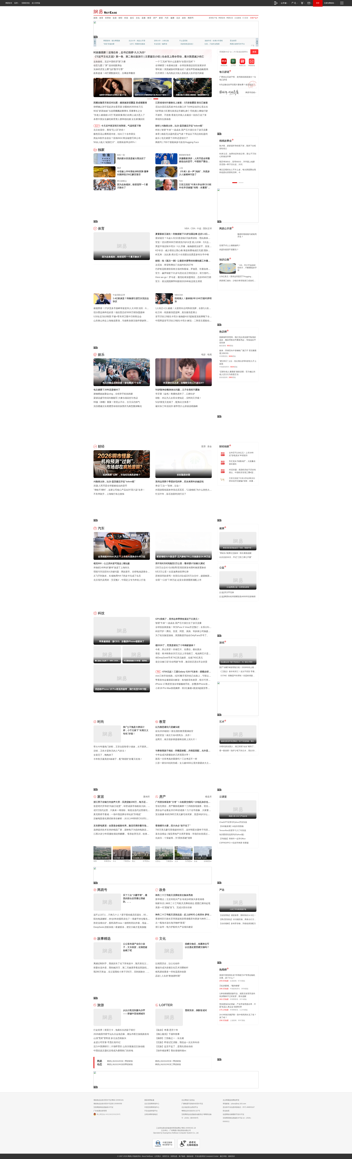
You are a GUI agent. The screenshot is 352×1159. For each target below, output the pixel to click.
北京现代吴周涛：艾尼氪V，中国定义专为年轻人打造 (120, 580)
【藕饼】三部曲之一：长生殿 (169, 1038)
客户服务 (182, 1156)
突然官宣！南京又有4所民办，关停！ (173, 735)
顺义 (133, 861)
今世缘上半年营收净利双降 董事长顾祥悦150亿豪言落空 (132, 173)
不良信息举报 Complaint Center (206, 1156)
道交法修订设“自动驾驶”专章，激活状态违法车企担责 (181, 662)
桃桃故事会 (225, 140)
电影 (203, 354)
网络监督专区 (249, 11)
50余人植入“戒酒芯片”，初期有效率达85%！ (115, 142)
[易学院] (229, 92)
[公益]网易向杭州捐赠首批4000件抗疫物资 (237, 596)
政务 (184, 18)
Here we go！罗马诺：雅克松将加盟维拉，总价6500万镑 (183, 277)
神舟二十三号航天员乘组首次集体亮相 (174, 895)
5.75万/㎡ (189, 861)
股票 (203, 446)
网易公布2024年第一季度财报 (168, 1061)
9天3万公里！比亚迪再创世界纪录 (172, 572)
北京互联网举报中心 (151, 1104)
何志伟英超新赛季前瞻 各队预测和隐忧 (180, 134)
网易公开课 (225, 228)
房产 (155, 18)
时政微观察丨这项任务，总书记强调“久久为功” (119, 52)
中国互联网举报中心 (151, 1107)
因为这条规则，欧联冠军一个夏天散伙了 (132, 186)
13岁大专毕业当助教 (161, 44)
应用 (16, 3)
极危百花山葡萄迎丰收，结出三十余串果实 (114, 134)
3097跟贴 (241, 1020)
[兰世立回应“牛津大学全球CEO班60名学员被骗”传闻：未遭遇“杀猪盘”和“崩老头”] (166, 184)
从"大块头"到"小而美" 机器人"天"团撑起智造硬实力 (118, 73)
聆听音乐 (157, 41)
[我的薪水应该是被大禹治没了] (105, 158)
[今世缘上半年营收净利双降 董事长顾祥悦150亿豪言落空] (105, 171)
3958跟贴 (244, 989)
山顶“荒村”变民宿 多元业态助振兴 (110, 1038)
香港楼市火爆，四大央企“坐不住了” (173, 825)
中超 (199, 228)
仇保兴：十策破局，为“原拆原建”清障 (173, 838)
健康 (172, 18)
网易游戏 (221, 18)
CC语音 (245, 18)
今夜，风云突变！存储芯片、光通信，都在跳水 (178, 649)
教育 (149, 18)
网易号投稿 (250, 92)
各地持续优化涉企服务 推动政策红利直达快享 (116, 65)
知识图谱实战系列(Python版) (231, 834)
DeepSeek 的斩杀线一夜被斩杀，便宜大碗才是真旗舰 (120, 927)
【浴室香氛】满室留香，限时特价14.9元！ (237, 915)
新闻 (95, 18)
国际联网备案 (149, 1100)
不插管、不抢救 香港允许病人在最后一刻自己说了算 (181, 115)
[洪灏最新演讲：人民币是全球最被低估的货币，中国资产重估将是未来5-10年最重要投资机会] (166, 158)
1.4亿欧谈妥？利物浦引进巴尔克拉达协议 (131, 300)
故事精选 (104, 938)
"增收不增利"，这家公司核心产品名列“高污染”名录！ (119, 490)
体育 (101, 18)
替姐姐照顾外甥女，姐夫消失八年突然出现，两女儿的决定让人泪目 (236, 171)
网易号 (191, 18)
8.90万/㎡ (107, 861)
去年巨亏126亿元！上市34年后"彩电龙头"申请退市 (241, 454)
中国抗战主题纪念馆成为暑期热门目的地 (113, 1050)
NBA (187, 228)
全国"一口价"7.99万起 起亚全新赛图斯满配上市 (178, 580)
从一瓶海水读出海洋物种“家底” (170, 923)
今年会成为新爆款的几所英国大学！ (173, 755)
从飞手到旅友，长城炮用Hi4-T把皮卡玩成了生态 (117, 576)
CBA (193, 228)
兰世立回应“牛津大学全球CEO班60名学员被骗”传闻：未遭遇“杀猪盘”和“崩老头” (195, 186)
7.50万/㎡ (127, 861)
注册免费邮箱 (329, 3)
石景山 (157, 861)
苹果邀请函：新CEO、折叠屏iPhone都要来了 (183, 130)
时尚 (100, 721)
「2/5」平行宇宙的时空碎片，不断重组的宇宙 (247, 267)
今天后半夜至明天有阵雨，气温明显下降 (121, 126)
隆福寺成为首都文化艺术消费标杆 (171, 967)
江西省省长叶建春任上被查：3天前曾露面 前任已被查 (181, 102)
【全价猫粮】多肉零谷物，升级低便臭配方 (237, 923)
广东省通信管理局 (100, 1111)
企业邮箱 (237, 18)
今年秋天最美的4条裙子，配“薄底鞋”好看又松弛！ (118, 759)
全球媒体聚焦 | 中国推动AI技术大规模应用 (175, 65)
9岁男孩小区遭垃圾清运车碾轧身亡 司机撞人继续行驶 (181, 111)
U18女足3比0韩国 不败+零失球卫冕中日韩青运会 (117, 316)
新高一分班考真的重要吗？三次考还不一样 (176, 759)
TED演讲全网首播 (110, 44)
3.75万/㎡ (146, 861)
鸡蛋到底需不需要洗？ (229, 249)
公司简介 (157, 1156)
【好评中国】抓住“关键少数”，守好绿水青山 (177, 61)
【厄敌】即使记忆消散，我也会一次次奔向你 (177, 1042)
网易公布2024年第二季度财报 (120, 1061)
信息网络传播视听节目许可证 (233, 1114)
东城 (195, 861)
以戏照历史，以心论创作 (167, 963)
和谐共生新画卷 (163, 119)
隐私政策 (190, 1156)
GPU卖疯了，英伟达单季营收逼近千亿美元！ (177, 619)
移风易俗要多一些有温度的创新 (170, 972)
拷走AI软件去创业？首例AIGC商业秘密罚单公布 (117, 138)
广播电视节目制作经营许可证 (192, 1104)
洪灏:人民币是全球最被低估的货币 (110, 486)
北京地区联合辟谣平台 (190, 1107)
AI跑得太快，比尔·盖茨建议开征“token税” (114, 481)
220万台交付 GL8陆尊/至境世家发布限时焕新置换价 (180, 567)
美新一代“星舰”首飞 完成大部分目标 (173, 907)
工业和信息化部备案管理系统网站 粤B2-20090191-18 (176, 1128)
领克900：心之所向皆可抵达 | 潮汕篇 (112, 563)
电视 (209, 354)
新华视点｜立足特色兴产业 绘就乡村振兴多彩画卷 (179, 899)
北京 (178, 18)
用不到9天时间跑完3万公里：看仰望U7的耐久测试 (180, 563)
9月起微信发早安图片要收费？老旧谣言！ (237, 85)
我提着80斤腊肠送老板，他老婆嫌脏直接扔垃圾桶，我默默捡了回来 (237, 155)
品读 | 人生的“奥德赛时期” (167, 976)
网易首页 (9, 3)
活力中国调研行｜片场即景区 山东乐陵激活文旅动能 (119, 1046)
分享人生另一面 (235, 41)
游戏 (221, 642)
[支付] (302, 3)
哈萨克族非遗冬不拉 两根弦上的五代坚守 (175, 73)
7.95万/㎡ (169, 861)
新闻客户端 (213, 18)
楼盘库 (208, 796)
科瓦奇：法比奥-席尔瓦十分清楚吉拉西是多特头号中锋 (182, 254)
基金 (209, 446)
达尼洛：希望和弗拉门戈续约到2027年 (174, 265)
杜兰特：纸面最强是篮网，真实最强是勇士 (176, 312)
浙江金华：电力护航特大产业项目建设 (174, 927)
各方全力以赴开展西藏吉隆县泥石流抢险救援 (116, 61)
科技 (126, 18)
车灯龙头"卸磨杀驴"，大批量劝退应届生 (242, 462)
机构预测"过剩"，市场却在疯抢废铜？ (180, 126)
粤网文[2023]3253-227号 (191, 1111)
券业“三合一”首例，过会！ (168, 486)
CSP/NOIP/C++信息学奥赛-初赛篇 (234, 843)
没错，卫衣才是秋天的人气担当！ (110, 751)
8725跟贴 (241, 981)
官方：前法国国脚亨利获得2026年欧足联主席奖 (178, 281)
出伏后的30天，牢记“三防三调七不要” (235, 557)
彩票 (115, 18)
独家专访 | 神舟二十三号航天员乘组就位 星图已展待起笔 (182, 903)
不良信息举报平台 (151, 1111)
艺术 (221, 721)
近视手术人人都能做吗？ (229, 245)
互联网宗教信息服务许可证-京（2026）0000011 (237, 1119)
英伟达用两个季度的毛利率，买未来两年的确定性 (179, 481)
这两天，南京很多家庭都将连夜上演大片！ (176, 739)
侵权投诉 (231, 1156)
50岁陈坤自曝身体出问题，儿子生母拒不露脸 (177, 390)
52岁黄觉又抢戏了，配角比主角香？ (173, 402)
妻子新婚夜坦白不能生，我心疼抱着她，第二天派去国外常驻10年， (237, 147)
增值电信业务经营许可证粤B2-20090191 (109, 1100)
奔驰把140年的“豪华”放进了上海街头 (111, 567)
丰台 (114, 861)
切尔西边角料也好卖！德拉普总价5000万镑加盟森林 (119, 312)
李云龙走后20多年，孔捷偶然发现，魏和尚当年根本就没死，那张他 (237, 163)
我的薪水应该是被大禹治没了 (131, 158)
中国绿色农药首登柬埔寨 (167, 69)
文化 (138, 18)
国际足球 (207, 228)
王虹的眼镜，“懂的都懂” (229, 986)
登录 (317, 3)
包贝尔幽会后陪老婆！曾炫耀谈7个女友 (180, 138)
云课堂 (223, 796)
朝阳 (95, 861)
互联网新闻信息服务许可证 (103, 1107)
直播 (143, 18)
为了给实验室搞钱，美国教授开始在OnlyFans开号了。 (182, 635)
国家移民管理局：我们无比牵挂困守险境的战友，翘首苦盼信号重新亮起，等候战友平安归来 (237, 340)
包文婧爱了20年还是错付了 (107, 390)
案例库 (146, 796)
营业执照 (226, 1111)
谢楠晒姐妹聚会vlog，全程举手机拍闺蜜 (113, 394)
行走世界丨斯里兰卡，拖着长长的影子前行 (114, 1030)
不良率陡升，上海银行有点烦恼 (109, 494)
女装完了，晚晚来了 (103, 755)
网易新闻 (105, 11)
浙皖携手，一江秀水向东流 (107, 69)
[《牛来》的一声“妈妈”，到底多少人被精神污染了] (166, 171)
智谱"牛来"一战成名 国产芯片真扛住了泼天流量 (178, 623)
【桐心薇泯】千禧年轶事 (167, 1034)
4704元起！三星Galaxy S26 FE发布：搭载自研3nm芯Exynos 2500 (185, 672)
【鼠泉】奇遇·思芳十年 (166, 1030)
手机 (158, 672)
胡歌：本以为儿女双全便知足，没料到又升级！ (178, 398)
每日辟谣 (224, 72)
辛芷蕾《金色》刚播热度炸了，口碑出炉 (175, 394)
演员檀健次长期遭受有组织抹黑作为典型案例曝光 (118, 406)
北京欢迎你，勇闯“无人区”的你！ (110, 130)
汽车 (167, 18)
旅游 (100, 1005)
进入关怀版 (36, 3)
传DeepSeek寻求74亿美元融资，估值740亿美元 (179, 657)
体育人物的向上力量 (212, 44)
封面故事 (132, 44)
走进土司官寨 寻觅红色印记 (107, 1042)
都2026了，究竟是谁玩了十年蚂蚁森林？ (175, 645)
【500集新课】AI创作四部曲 (231, 826)
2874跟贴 (243, 999)
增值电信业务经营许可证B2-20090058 (108, 1104)
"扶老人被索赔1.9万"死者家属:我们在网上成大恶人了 (119, 115)
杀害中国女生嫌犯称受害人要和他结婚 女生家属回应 (119, 119)
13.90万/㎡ (208, 861)
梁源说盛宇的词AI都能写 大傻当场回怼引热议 (116, 398)
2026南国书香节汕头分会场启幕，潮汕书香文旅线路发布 (121, 1034)
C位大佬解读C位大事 (187, 41)
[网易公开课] (284, 3)
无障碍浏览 (25, 3)
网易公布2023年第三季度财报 (168, 1064)
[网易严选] (294, 3)
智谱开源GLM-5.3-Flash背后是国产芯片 (183, 142)
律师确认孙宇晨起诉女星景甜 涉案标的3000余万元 (118, 107)
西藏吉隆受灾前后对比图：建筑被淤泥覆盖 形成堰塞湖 (120, 102)
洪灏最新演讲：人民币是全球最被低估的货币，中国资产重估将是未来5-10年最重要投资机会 (194, 160)
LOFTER (166, 1005)
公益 (221, 567)
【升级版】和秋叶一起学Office (232, 838)
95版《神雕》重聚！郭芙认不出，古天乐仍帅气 (117, 402)
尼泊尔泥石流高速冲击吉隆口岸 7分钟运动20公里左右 (181, 107)
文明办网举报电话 (151, 1114)
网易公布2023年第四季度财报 (120, 1064)
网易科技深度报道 (186, 44)
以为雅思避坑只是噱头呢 (167, 727)
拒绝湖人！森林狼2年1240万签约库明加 (193, 300)
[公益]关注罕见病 (226, 592)
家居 (161, 18)
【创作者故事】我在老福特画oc (170, 1050)
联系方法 (166, 1156)
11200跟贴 (244, 1010)
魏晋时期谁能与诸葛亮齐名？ (247, 235)
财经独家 (224, 446)
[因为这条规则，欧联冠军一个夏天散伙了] (105, 184)
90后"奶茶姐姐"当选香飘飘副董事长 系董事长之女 (118, 111)
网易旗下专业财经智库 (111, 41)
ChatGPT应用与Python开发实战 (233, 822)
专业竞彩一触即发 (236, 44)
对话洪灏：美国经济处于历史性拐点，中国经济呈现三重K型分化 (242, 471)
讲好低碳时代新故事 (212, 41)
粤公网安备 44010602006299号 (108, 1114)
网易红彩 (229, 18)
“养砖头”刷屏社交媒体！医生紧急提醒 (235, 553)
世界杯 (108, 18)
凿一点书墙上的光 (135, 41)
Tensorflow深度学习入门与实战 (232, 830)
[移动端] (276, 3)
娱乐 (132, 18)
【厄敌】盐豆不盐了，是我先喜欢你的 (174, 1046)
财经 (120, 18)
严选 (221, 889)
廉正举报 (223, 1156)
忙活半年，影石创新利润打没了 (170, 494)
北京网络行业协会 (188, 1100)
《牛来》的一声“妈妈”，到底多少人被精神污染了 (194, 173)
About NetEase (147, 1156)
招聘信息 (174, 1156)
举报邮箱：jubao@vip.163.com (234, 1104)
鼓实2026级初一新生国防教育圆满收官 (174, 731)
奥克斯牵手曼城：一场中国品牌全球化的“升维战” (117, 814)
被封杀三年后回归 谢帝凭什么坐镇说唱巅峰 (176, 406)
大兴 (176, 861)
